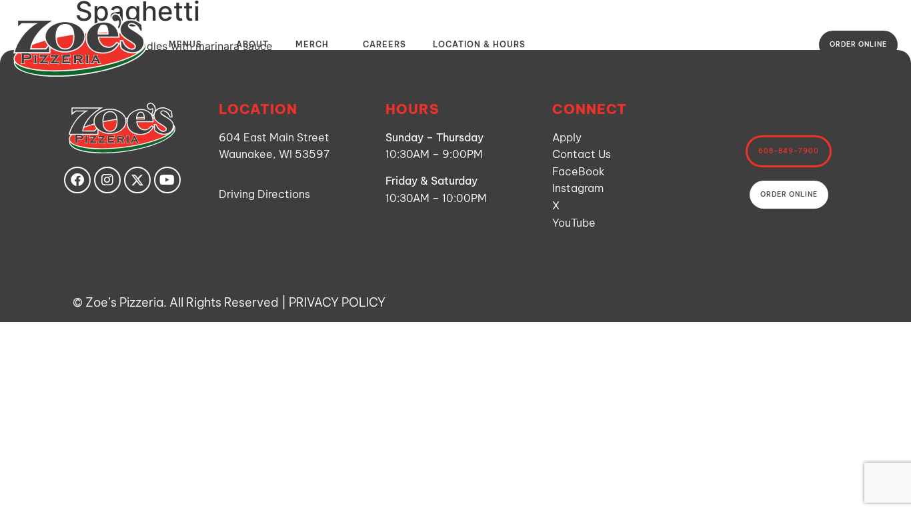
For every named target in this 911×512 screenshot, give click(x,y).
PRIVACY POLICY (337, 302)
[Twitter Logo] (137, 180)
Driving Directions (264, 194)
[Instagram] (107, 180)
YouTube (574, 222)
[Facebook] (77, 180)
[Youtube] (167, 180)
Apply (567, 137)
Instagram (578, 188)
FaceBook (578, 171)
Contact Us (581, 154)
